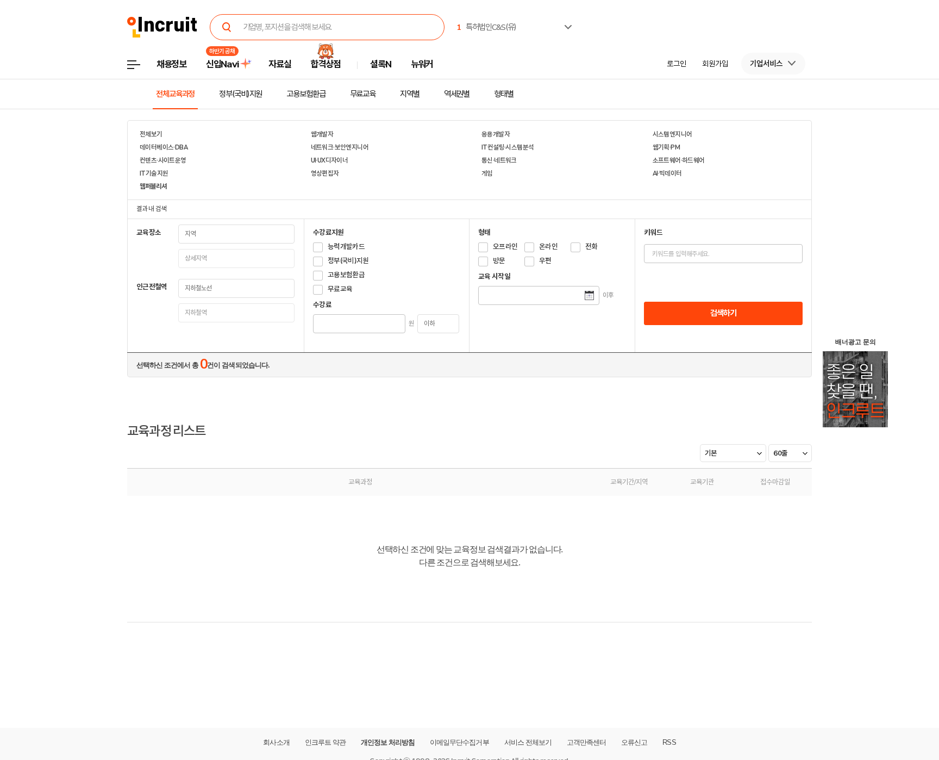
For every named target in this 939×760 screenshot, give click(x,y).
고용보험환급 (305, 94)
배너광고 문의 (855, 342)
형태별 (504, 94)
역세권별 (457, 94)
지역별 (410, 94)
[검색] (227, 27)
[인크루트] (162, 27)
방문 (499, 260)
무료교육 (363, 94)
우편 (545, 260)
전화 (591, 246)
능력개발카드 (346, 246)
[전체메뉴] (141, 67)
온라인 (548, 246)
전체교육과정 (175, 94)
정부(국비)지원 (240, 94)
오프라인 (505, 246)
